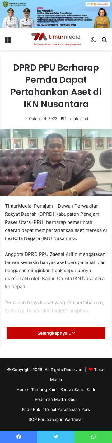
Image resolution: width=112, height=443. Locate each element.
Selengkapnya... (54, 333)
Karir (91, 389)
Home (22, 389)
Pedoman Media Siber (56, 399)
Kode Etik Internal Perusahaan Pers (56, 409)
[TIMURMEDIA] (56, 39)
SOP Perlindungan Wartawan (56, 419)
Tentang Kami (44, 389)
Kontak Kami (72, 389)
